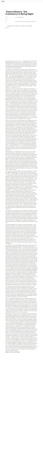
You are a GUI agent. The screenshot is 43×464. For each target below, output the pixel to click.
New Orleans (13, 121)
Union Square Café (11, 155)
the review (9, 120)
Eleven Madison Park (20, 224)
